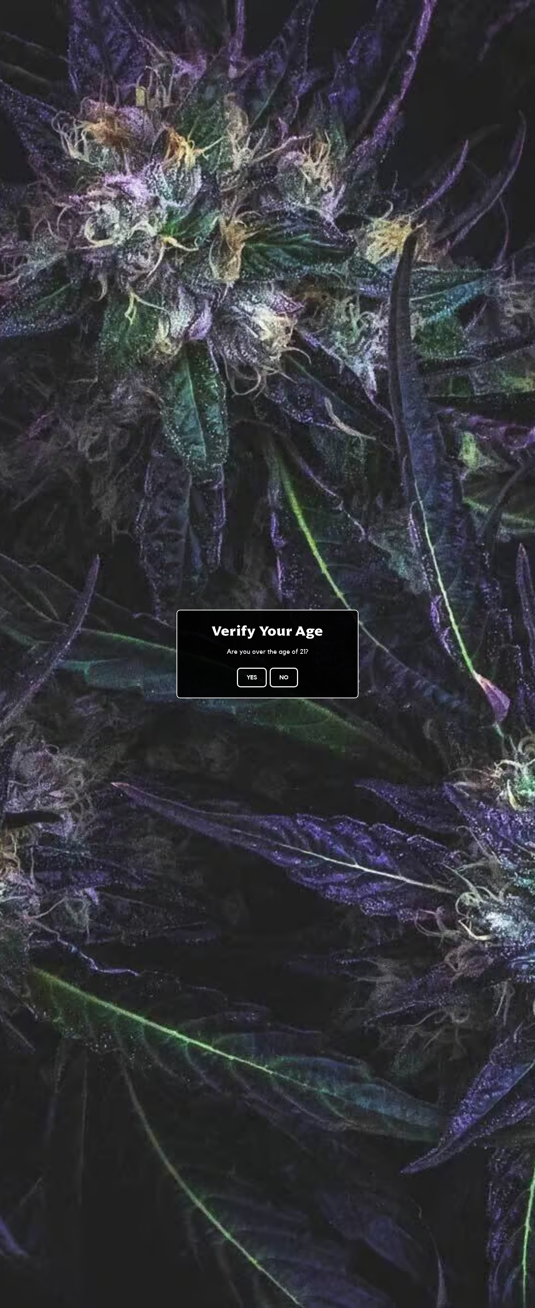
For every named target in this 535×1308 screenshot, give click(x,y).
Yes (252, 677)
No (284, 677)
